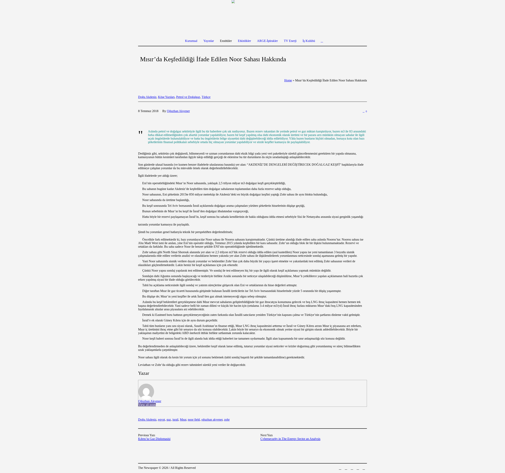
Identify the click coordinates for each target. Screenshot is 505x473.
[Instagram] (352, 468)
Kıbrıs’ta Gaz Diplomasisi (154, 438)
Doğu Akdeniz (147, 97)
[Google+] (346, 468)
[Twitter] (357, 468)
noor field (194, 419)
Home (288, 80)
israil (175, 419)
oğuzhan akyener (212, 419)
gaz (168, 419)
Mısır (183, 419)
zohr (227, 419)
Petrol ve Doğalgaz (188, 97)
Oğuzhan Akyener (149, 401)
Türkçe (206, 97)
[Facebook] (340, 468)
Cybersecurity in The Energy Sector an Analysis (290, 438)
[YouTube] (363, 468)
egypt (161, 419)
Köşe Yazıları (166, 97)
